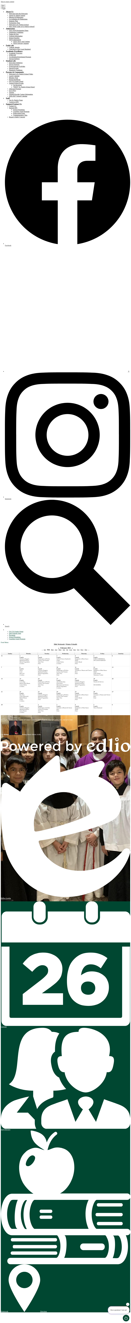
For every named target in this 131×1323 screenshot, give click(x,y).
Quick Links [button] (9, 630)
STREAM (12, 55)
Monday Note (13, 78)
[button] (9, 12)
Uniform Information (16, 36)
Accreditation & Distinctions (18, 19)
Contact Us (12, 106)
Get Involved (17, 85)
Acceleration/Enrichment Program (20, 57)
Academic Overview (15, 53)
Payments (12, 635)
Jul (67, 650)
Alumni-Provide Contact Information (21, 94)
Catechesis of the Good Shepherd (20, 49)
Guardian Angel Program (21, 111)
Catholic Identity (14, 47)
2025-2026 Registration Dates (18, 30)
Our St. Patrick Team (16, 100)
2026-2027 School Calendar (18, 96)
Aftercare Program (15, 89)
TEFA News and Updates (21, 41)
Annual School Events (16, 83)
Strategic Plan (13, 21)
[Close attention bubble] (127, 1304)
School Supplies (14, 38)
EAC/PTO (12, 91)
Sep (74, 650)
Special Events (14, 68)
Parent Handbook (14, 80)
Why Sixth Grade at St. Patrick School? (22, 26)
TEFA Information (15, 40)
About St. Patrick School (17, 15)
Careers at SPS (14, 102)
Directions (43, 1311)
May (60, 650)
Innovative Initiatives (16, 63)
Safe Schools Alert (15, 633)
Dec (86, 650)
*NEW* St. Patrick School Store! (24, 87)
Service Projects (14, 64)
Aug (70, 650)
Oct (78, 650)
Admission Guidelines (16, 32)
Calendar (4, 1027)
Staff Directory (5, 1129)
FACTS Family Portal (16, 81)
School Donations (19, 110)
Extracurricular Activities (17, 66)
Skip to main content (7, 2)
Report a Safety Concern (17, 117)
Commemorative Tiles (20, 115)
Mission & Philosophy (16, 17)
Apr (56, 650)
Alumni (11, 92)
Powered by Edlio (6, 754)
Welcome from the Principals (18, 14)
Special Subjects (14, 59)
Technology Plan (14, 23)
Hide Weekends (59, 644)
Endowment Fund (19, 113)
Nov (82, 650)
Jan (45, 650)
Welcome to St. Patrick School (19, 25)
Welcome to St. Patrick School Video (21, 74)
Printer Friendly (71, 644)
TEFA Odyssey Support (21, 43)
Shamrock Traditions (15, 70)
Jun (64, 650)
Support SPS (13, 108)
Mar (52, 650)
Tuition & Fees (14, 34)
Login (6, 898)
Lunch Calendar (14, 76)
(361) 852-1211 (26, 718)
